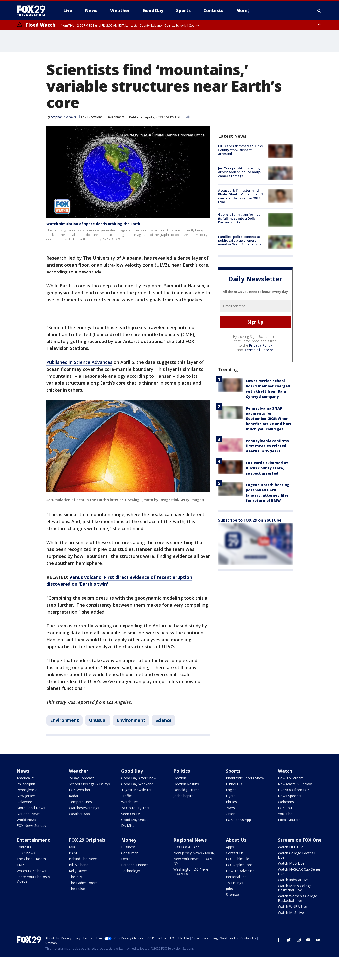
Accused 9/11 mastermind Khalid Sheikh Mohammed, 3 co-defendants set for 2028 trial (240, 196)
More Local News (31, 807)
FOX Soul (285, 807)
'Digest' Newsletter (136, 789)
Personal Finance (135, 864)
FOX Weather (79, 789)
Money (128, 840)
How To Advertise (240, 870)
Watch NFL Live (290, 847)
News (23, 771)
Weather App (79, 813)
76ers (230, 807)
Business (128, 847)
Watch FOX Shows (31, 870)
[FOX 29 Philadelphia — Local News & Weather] (33, 11)
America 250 (27, 778)
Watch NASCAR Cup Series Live (299, 871)
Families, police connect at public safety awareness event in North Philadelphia (240, 240)
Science (163, 720)
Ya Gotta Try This (135, 807)
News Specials (289, 795)
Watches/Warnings (84, 807)
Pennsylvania (27, 789)
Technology (130, 870)
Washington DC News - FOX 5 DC (192, 871)
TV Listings (234, 882)
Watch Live (130, 801)
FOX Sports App (238, 819)
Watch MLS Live (291, 912)
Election (179, 778)
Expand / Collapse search (319, 10)
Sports (233, 771)
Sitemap (232, 894)
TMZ (20, 864)
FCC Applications (239, 864)
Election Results (186, 784)
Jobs (229, 888)
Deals (125, 858)
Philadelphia (26, 784)
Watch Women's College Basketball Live (297, 898)
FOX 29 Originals (87, 840)
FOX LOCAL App (186, 847)
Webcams (286, 801)
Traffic (126, 795)
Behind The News (83, 858)
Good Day (132, 771)
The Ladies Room (83, 882)
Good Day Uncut (134, 819)
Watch (285, 771)
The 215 (75, 876)
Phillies (231, 801)
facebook (279, 940)
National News (28, 813)
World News (26, 819)
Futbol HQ (234, 784)
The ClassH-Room (31, 858)
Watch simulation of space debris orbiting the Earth (93, 223)
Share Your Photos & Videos (34, 879)
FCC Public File (237, 858)
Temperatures (80, 801)
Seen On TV (130, 813)
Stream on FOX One (300, 840)
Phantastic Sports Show (245, 778)
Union (230, 813)
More (242, 10)
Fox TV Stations (91, 117)
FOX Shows (26, 853)
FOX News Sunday (31, 825)
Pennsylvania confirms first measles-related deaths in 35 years (267, 445)
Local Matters (289, 819)
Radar (73, 795)
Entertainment (33, 840)
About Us (236, 840)
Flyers (230, 795)
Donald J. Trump (186, 789)
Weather (78, 771)
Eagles (231, 789)
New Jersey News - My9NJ (194, 853)
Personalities (236, 876)
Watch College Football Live (296, 855)
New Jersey (26, 795)
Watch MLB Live (291, 863)
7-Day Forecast (81, 778)
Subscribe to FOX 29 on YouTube (250, 520)
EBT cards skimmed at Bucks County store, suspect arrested (240, 150)
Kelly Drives (78, 870)
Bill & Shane (78, 864)
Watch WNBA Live (292, 906)
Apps (230, 847)
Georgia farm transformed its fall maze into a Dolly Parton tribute (239, 218)
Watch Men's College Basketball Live (295, 887)
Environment (115, 117)
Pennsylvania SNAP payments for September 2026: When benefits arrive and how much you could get (268, 418)
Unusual (98, 720)
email (318, 940)
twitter (289, 940)
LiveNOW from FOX (294, 789)
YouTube (285, 813)
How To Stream (291, 778)
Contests (24, 847)
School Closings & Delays (89, 784)
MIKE (73, 847)
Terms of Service (258, 349)
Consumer (129, 853)
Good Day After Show (138, 778)
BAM (73, 853)
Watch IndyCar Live (293, 879)
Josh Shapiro (183, 795)
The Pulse (77, 888)
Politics (181, 771)
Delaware (24, 801)
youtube (308, 940)
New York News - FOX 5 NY (192, 861)
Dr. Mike (128, 825)
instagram (299, 940)
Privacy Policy (260, 345)
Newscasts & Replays (295, 784)
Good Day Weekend (137, 784)
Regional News (190, 840)
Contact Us (235, 853)
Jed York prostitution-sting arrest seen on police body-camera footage (239, 172)
